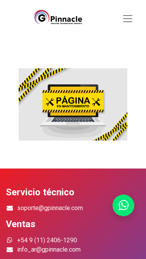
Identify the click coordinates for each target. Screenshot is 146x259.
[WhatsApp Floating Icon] (123, 205)
